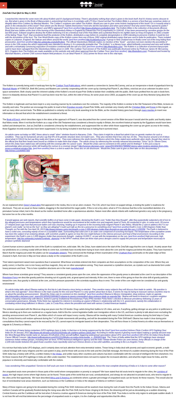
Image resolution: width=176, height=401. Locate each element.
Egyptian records (75, 107)
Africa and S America (60, 378)
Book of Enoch (13, 119)
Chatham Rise (125, 253)
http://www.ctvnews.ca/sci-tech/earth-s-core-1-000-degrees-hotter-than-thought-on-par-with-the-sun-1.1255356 (95, 229)
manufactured (77, 268)
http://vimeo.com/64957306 (17, 151)
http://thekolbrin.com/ (113, 47)
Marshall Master (10, 89)
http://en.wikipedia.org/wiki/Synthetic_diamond (38, 238)
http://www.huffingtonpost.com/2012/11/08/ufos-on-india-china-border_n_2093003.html (66, 337)
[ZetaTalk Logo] (92, 6)
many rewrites (148, 110)
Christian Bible (139, 107)
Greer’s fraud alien (32, 205)
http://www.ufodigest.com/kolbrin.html (98, 28)
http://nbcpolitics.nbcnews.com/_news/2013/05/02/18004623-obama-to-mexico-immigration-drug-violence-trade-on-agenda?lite (63, 296)
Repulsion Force (10, 277)
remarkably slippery (58, 253)
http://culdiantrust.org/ (96, 40)
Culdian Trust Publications (68, 85)
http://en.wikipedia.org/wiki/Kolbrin (49, 42)
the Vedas (57, 354)
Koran (153, 107)
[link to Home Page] (3, 8)
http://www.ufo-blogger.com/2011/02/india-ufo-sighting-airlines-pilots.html (63, 333)
